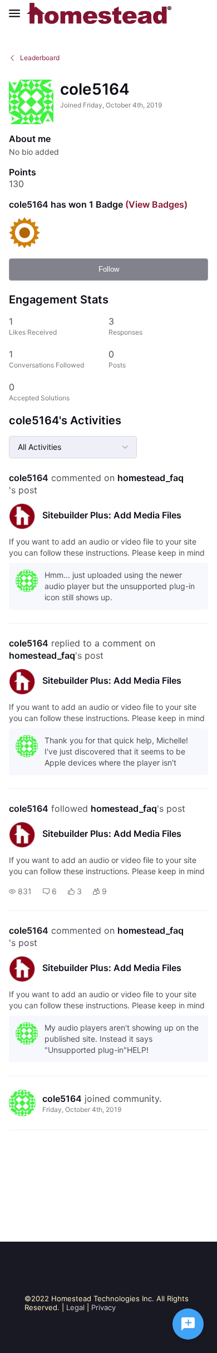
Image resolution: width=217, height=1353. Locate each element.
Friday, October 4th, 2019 (81, 1109)
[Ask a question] (188, 1324)
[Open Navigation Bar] (18, 13)
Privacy (103, 1307)
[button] (20, 891)
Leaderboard (40, 57)
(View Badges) (155, 204)
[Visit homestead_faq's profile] (22, 516)
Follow (108, 269)
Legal (75, 1307)
